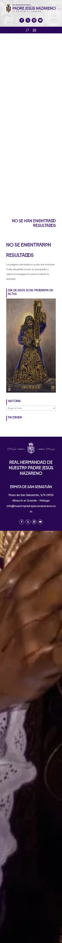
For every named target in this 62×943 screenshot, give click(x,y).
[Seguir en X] (27, 20)
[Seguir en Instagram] (34, 20)
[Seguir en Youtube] (40, 20)
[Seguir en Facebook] (21, 20)
